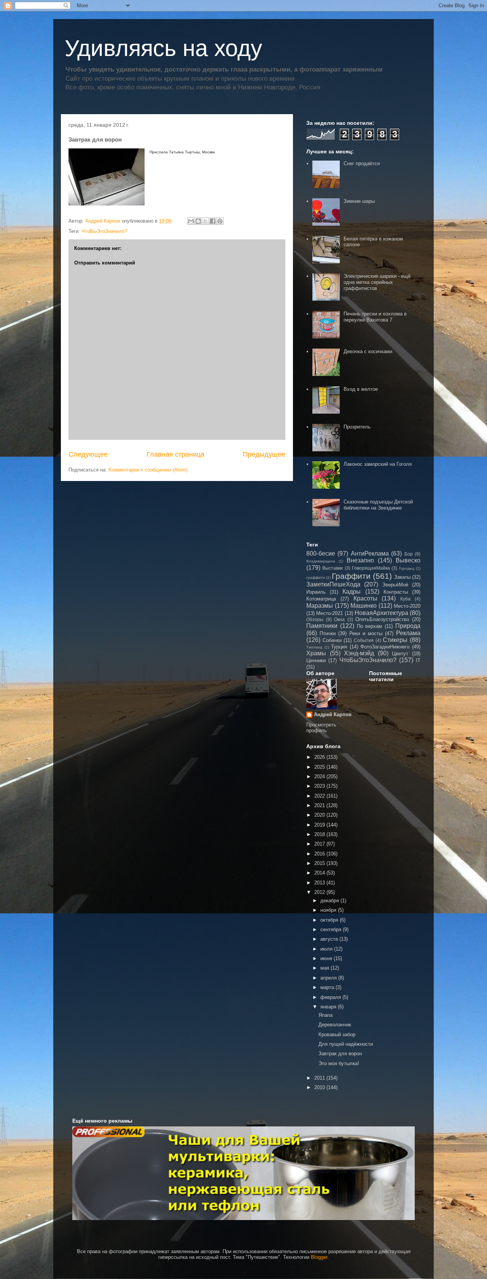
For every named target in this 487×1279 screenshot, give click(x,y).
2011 (320, 1078)
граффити (315, 577)
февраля (331, 997)
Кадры (351, 591)
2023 (320, 786)
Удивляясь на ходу (163, 48)
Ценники (316, 660)
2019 (320, 825)
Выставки (332, 567)
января (329, 1007)
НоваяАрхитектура (381, 613)
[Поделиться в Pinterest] (220, 221)
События (364, 640)
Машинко (363, 605)
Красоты (365, 598)
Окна (339, 619)
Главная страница (175, 454)
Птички (328, 633)
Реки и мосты (365, 633)
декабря (330, 900)
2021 (320, 805)
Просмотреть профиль (321, 727)
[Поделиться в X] (205, 221)
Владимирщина (320, 561)
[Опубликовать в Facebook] (212, 221)
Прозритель (357, 427)
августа (329, 939)
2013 (320, 883)
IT (418, 660)
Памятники (321, 626)
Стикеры (395, 640)
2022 (320, 796)
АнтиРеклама (370, 553)
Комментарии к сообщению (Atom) (148, 470)
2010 (320, 1087)
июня (327, 958)
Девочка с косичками (368, 351)
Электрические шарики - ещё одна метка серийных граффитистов (377, 282)
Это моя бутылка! (338, 1063)
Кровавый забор (336, 1034)
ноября (329, 910)
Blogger (319, 1257)
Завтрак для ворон (340, 1053)
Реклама (408, 633)
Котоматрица (321, 599)
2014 (320, 873)
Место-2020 (407, 606)
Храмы (316, 653)
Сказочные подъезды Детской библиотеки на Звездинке (378, 505)
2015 (320, 863)
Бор (408, 553)
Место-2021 (329, 613)
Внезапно (360, 560)
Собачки (332, 640)
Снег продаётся (362, 163)
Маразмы (319, 605)
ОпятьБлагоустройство (382, 619)
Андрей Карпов (333, 714)
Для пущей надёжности (345, 1044)
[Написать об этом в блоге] (198, 221)
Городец (406, 568)
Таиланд (314, 647)
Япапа (325, 1015)
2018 (320, 834)
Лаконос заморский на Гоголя (378, 464)
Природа (407, 626)
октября (330, 920)
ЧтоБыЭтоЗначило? (104, 231)
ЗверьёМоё (395, 585)
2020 (320, 815)
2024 (320, 776)
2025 (320, 767)
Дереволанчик (334, 1024)
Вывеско (408, 560)
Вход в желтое (361, 389)
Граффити (351, 576)
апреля (329, 978)
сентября (331, 929)
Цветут (400, 653)
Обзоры (314, 619)
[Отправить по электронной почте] (191, 221)
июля (327, 949)
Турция (339, 647)
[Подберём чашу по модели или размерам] (243, 1173)
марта (328, 987)
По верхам (369, 626)
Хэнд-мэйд (359, 653)
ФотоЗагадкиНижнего (384, 647)
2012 (320, 892)
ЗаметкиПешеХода (333, 584)
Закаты (402, 577)
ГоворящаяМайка (371, 567)
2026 (320, 757)
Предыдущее (264, 454)
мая (325, 968)
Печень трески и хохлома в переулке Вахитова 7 (375, 317)
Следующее (88, 454)
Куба (405, 598)
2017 (320, 844)
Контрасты (396, 592)
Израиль (316, 592)
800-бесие (320, 553)
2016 (320, 854)
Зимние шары (359, 201)
